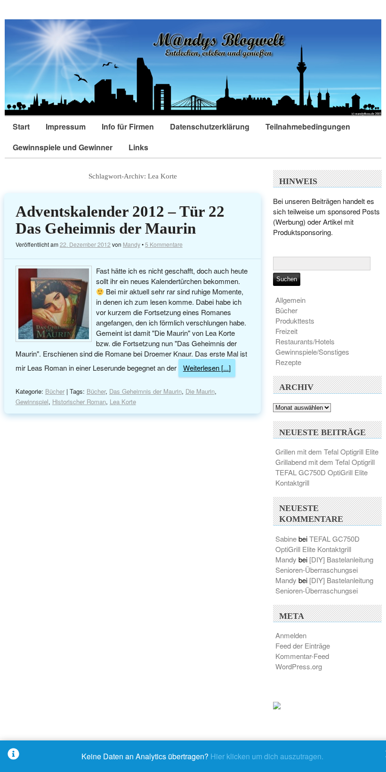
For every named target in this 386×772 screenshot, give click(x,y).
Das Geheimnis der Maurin (145, 391)
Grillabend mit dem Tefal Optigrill (325, 462)
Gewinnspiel (32, 401)
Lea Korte (123, 401)
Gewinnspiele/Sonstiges (312, 352)
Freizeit (286, 331)
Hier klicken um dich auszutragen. (266, 756)
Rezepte (288, 362)
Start (21, 126)
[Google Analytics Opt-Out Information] (13, 756)
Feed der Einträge (302, 645)
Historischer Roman (79, 401)
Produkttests (294, 320)
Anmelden (290, 635)
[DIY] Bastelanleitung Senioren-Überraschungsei (324, 564)
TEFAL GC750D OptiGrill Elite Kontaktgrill (317, 544)
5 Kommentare (164, 244)
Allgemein (290, 300)
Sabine (286, 539)
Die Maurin (200, 391)
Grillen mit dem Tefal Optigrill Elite (326, 451)
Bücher (54, 391)
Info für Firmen (128, 126)
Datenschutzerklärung (209, 126)
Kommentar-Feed (302, 656)
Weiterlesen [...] (207, 368)
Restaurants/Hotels (305, 341)
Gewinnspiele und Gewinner (63, 147)
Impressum (66, 126)
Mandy (131, 244)
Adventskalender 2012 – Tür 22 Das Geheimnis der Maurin (120, 220)
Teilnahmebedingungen (307, 126)
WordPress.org (298, 666)
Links (138, 147)
